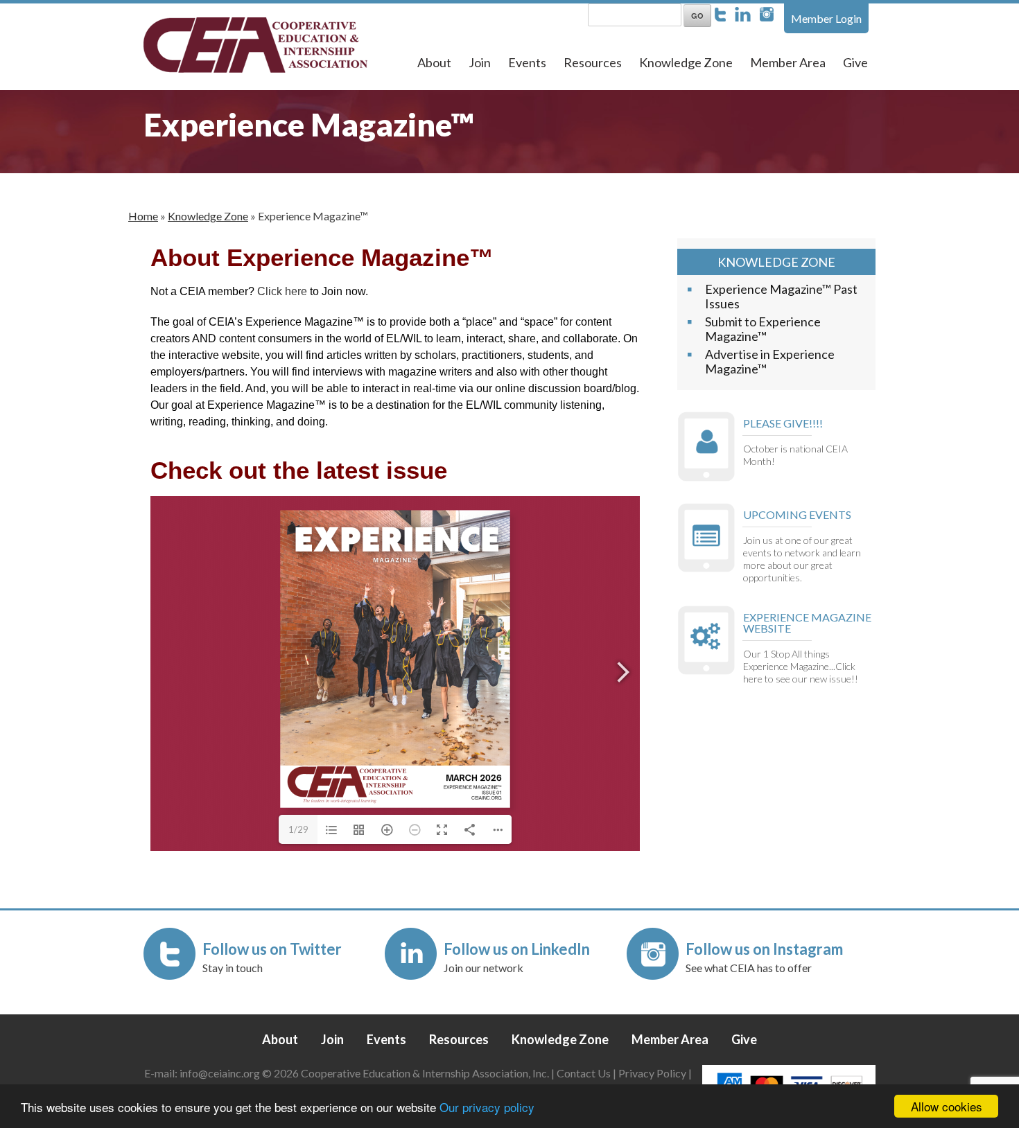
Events (527, 62)
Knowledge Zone (686, 62)
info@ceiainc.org (221, 1072)
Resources (593, 62)
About (434, 62)
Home (143, 215)
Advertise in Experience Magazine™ (770, 361)
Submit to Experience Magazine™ (763, 329)
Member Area (788, 62)
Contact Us (584, 1072)
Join (480, 62)
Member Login (826, 18)
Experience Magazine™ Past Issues (781, 296)
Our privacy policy (486, 1107)
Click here (282, 291)
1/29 (298, 829)
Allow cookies (946, 1106)
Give (855, 62)
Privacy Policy (652, 1072)
